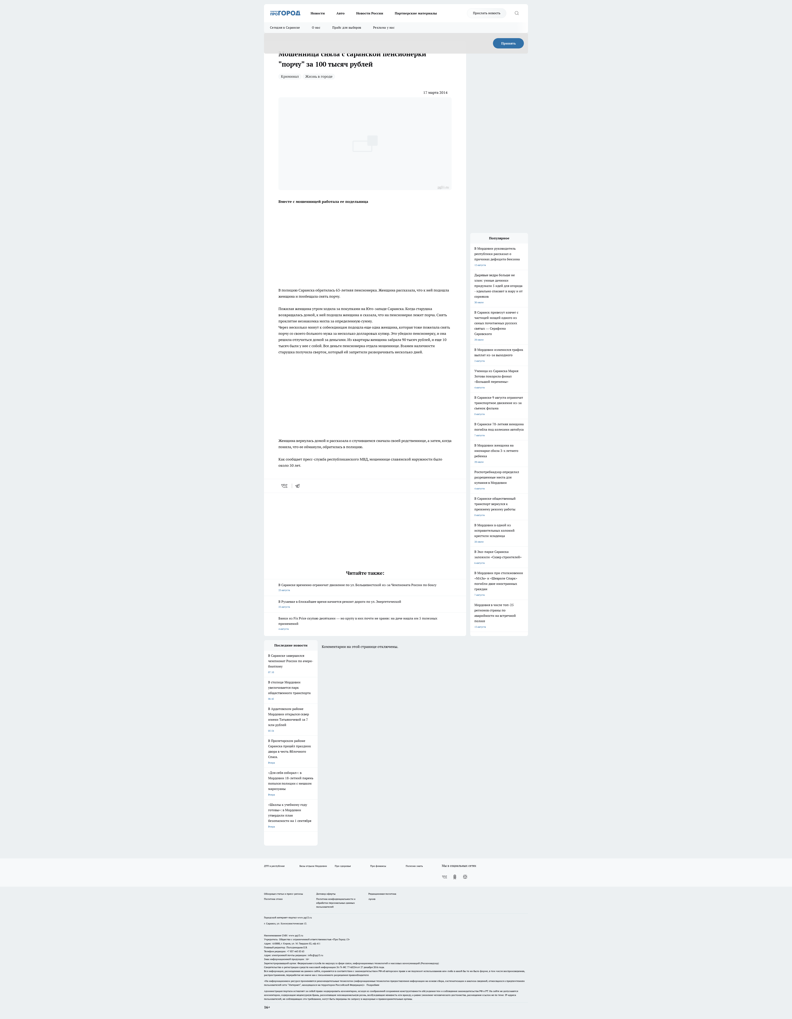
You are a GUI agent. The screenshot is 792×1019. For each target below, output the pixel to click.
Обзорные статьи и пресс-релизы (283, 893)
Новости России (369, 13)
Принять (508, 43)
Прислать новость (486, 13)
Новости (318, 13)
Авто (340, 13)
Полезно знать (414, 865)
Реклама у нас (384, 27)
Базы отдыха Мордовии (313, 865)
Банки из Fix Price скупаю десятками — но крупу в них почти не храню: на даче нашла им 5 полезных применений (357, 623)
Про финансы (378, 865)
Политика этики (273, 898)
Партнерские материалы (416, 13)
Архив (371, 898)
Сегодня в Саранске (285, 27)
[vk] (284, 486)
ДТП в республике (274, 865)
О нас (316, 27)
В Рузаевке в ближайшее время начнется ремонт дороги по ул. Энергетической (339, 603)
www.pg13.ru (304, 917)
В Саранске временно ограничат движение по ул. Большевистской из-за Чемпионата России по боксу (357, 587)
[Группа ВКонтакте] (444, 877)
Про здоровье (343, 865)
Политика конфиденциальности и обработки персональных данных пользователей (335, 902)
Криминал (290, 76)
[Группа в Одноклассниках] (455, 877)
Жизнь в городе (318, 76)
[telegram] (299, 486)
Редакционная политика (382, 893)
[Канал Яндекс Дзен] (465, 877)
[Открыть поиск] (517, 13)
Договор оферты (326, 893)
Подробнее (373, 984)
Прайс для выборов (346, 27)
